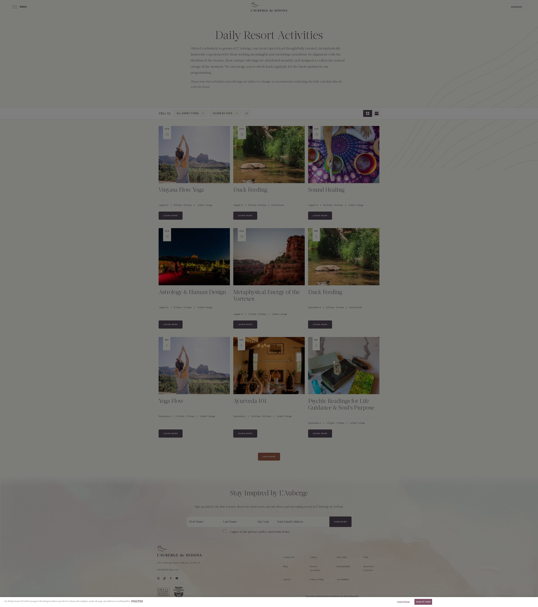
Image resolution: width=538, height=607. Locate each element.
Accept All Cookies (423, 602)
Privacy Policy (137, 601)
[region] (269, 602)
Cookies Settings (403, 602)
